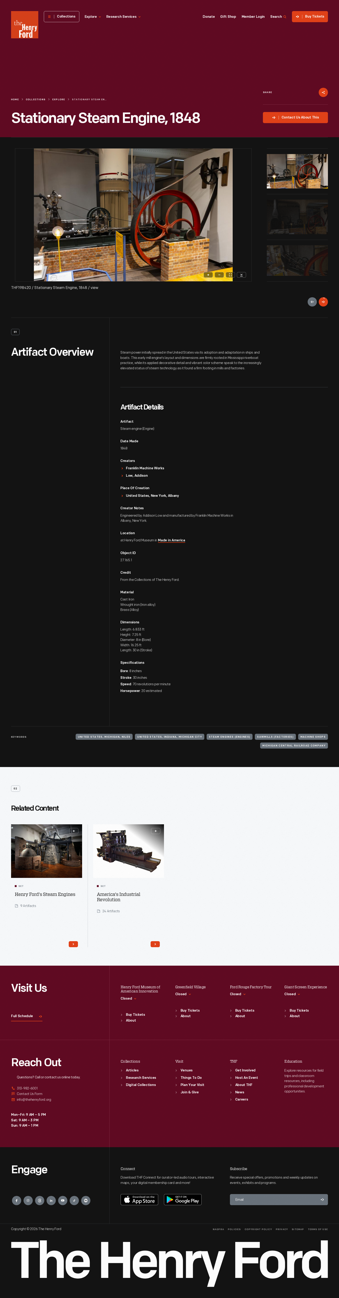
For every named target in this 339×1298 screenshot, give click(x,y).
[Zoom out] (219, 275)
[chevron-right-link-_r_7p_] (73, 944)
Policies (234, 1229)
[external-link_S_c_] (54, 1100)
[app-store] (139, 1199)
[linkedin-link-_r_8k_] (51, 1200)
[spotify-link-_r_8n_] (85, 1200)
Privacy (282, 1229)
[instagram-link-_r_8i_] (28, 1200)
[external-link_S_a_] (54, 1088)
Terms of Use (318, 1229)
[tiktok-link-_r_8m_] (74, 1200)
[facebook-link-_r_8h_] (16, 1200)
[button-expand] (73, 831)
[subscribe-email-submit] (322, 1199)
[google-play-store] (183, 1199)
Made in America (171, 540)
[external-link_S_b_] (54, 1094)
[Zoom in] (208, 275)
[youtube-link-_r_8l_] (62, 1200)
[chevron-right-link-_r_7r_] (155, 944)
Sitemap (298, 1229)
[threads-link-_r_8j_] (39, 1200)
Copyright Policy (258, 1229)
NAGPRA (218, 1229)
